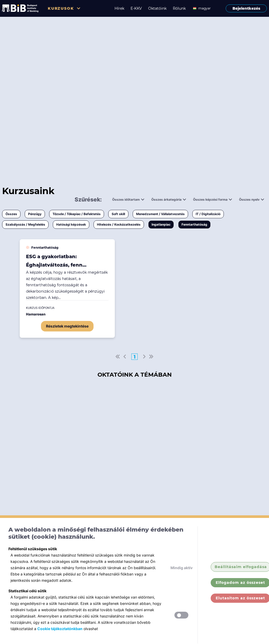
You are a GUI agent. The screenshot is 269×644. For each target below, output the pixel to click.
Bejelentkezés (246, 8)
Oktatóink (157, 8)
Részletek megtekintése (67, 326)
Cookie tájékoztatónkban (59, 628)
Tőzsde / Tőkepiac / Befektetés (77, 214)
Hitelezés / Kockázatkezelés (119, 224)
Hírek (119, 8)
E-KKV (136, 8)
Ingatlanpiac (161, 224)
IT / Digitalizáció (208, 214)
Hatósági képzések (71, 224)
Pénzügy (35, 214)
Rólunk (179, 8)
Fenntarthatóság (194, 224)
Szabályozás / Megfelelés (25, 224)
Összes (11, 214)
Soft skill (118, 214)
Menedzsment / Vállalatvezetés (160, 214)
